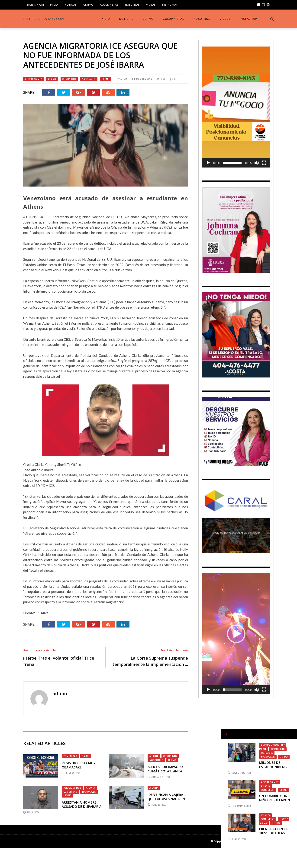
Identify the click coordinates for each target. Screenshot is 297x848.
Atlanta (52, 79)
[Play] (208, 162)
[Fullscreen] (264, 162)
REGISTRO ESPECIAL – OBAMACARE (79, 765)
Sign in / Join (35, 4)
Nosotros (132, 4)
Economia (267, 753)
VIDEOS (150, 4)
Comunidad (69, 79)
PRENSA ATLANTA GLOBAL (44, 19)
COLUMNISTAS (109, 4)
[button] (236, 107)
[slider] (232, 163)
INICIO (54, 4)
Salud (85, 756)
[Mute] (256, 162)
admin (124, 79)
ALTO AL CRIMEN (33, 79)
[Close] (225, 734)
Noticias (70, 4)
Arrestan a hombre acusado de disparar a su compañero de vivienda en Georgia (81, 808)
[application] (236, 107)
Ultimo (88, 4)
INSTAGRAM (169, 4)
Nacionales (89, 79)
